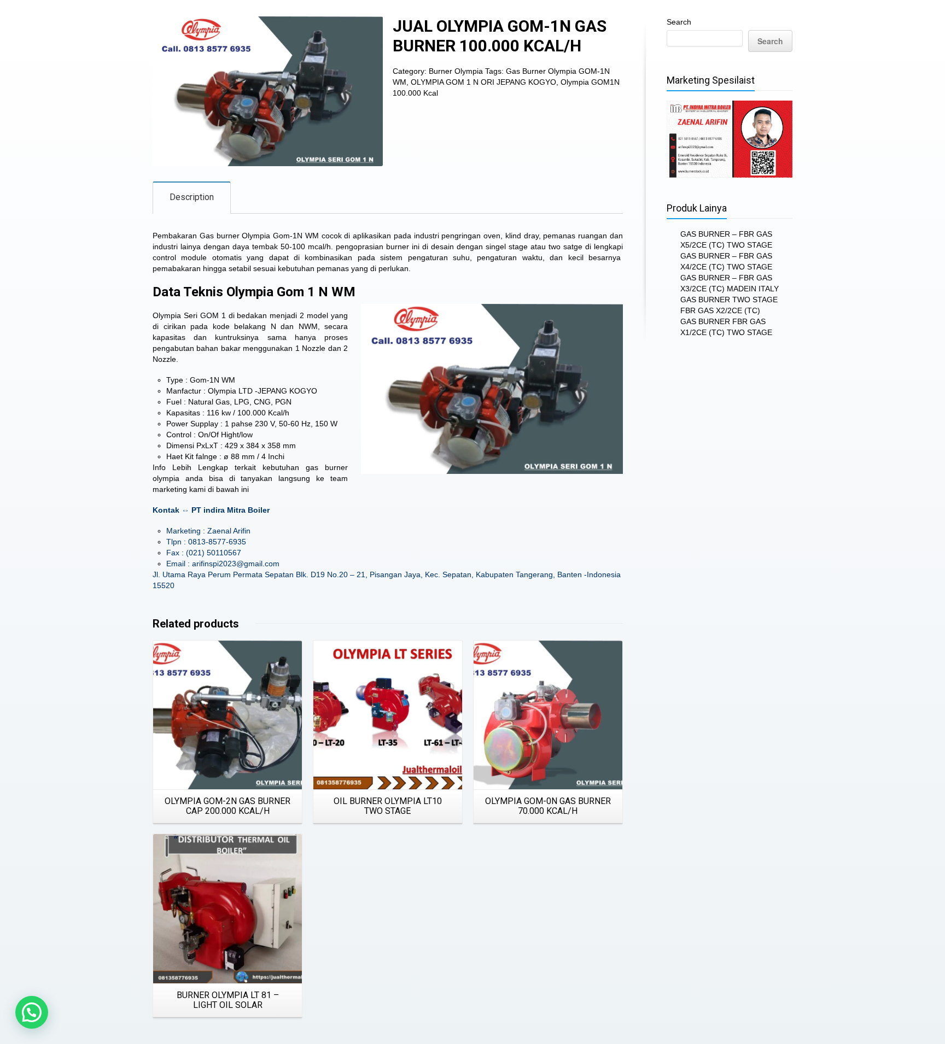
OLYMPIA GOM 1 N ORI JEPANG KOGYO (483, 82)
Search (679, 21)
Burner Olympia (456, 71)
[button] (31, 1012)
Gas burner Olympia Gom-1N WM (259, 235)
